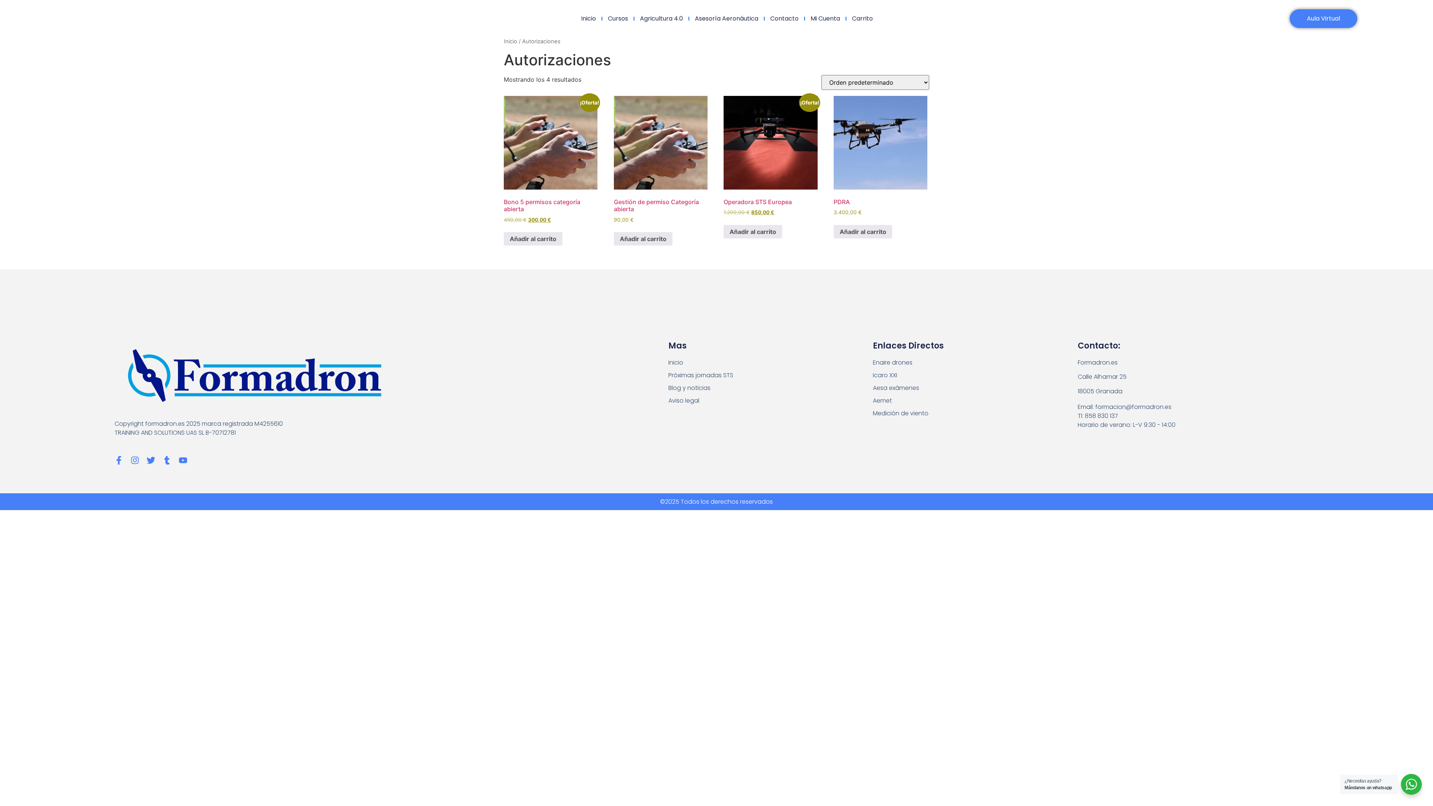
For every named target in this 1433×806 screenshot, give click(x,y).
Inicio (588, 18)
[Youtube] (183, 460)
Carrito (862, 18)
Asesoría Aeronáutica (726, 18)
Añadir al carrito (533, 239)
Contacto (784, 18)
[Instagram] (135, 460)
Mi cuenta (825, 18)
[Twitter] (151, 460)
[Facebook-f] (119, 460)
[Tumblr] (167, 460)
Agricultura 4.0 (661, 18)
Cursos (618, 18)
